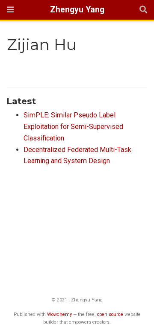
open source (110, 314)
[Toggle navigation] (10, 9)
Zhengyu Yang (77, 10)
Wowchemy (59, 314)
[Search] (143, 10)
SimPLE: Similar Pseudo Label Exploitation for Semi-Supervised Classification (73, 126)
